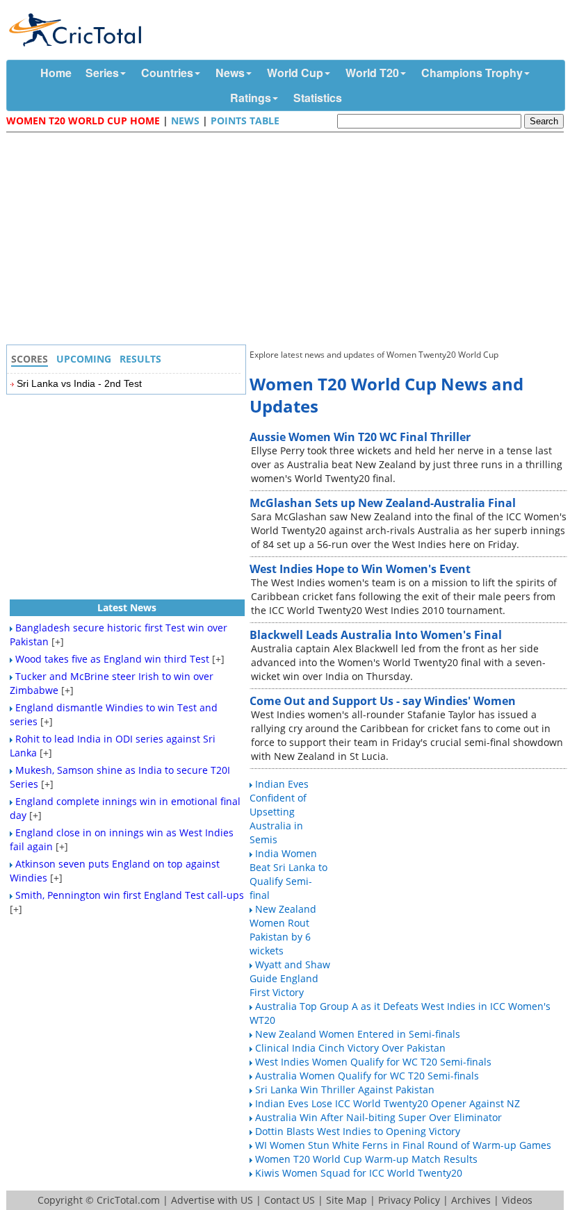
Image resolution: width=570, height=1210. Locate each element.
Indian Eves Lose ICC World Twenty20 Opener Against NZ (387, 1103)
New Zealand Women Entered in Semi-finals (357, 1034)
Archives (471, 1200)
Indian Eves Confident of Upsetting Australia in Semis (279, 811)
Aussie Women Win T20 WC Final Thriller (360, 437)
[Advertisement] (288, 240)
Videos (517, 1200)
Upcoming (83, 358)
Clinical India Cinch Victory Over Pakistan (350, 1047)
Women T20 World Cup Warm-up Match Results (366, 1159)
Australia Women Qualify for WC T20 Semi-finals (367, 1075)
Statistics (317, 98)
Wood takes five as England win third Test (112, 658)
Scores (29, 358)
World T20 (372, 73)
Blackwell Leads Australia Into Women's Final (376, 635)
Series (102, 73)
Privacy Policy (409, 1200)
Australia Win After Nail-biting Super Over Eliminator (378, 1117)
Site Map (346, 1200)
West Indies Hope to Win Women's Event (360, 569)
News (230, 73)
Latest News (126, 607)
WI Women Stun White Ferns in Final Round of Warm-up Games (403, 1145)
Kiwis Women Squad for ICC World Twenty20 (358, 1172)
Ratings (250, 98)
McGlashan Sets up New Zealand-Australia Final (383, 503)
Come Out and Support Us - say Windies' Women (383, 700)
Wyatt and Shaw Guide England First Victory (290, 978)
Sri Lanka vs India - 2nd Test (79, 383)
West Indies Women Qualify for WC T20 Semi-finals (373, 1061)
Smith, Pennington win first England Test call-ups (129, 895)
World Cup (295, 73)
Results (140, 358)
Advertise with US (212, 1200)
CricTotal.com (128, 1200)
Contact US (289, 1200)
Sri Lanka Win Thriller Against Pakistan (344, 1089)
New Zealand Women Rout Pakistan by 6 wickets (283, 929)
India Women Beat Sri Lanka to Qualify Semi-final (288, 874)
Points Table (245, 120)
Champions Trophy (472, 73)
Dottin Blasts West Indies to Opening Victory (357, 1131)
